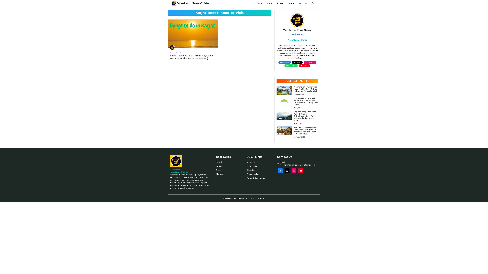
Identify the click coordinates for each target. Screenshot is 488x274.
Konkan (219, 166)
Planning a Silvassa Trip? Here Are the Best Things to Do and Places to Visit (305, 89)
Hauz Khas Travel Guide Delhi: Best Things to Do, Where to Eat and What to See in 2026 (305, 130)
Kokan (280, 3)
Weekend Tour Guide (193, 3)
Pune (291, 3)
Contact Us (252, 166)
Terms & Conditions (256, 178)
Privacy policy (253, 174)
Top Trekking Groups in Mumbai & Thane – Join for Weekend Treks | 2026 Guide (306, 101)
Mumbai (303, 3)
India (269, 3)
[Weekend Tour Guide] (174, 3)
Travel (259, 3)
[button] (312, 3)
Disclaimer (251, 170)
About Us (251, 162)
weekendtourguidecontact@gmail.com (297, 165)
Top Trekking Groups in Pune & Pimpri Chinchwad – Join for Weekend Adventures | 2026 (305, 116)
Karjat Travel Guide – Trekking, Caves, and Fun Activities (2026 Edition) (192, 57)
